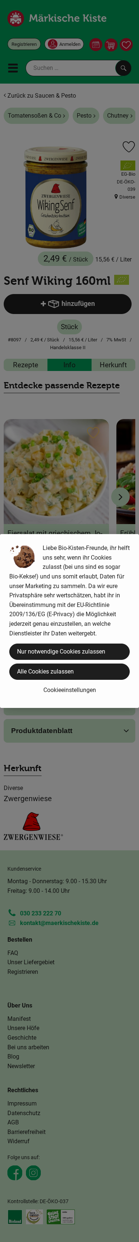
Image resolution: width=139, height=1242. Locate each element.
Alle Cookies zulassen (45, 671)
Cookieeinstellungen (69, 689)
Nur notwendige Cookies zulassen (61, 651)
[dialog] (69, 621)
